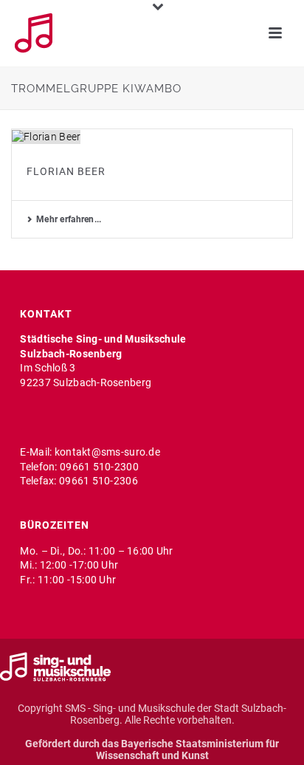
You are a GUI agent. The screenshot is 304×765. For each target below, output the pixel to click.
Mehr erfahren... (68, 219)
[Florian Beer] (152, 136)
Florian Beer (66, 171)
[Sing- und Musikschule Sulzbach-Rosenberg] (55, 666)
